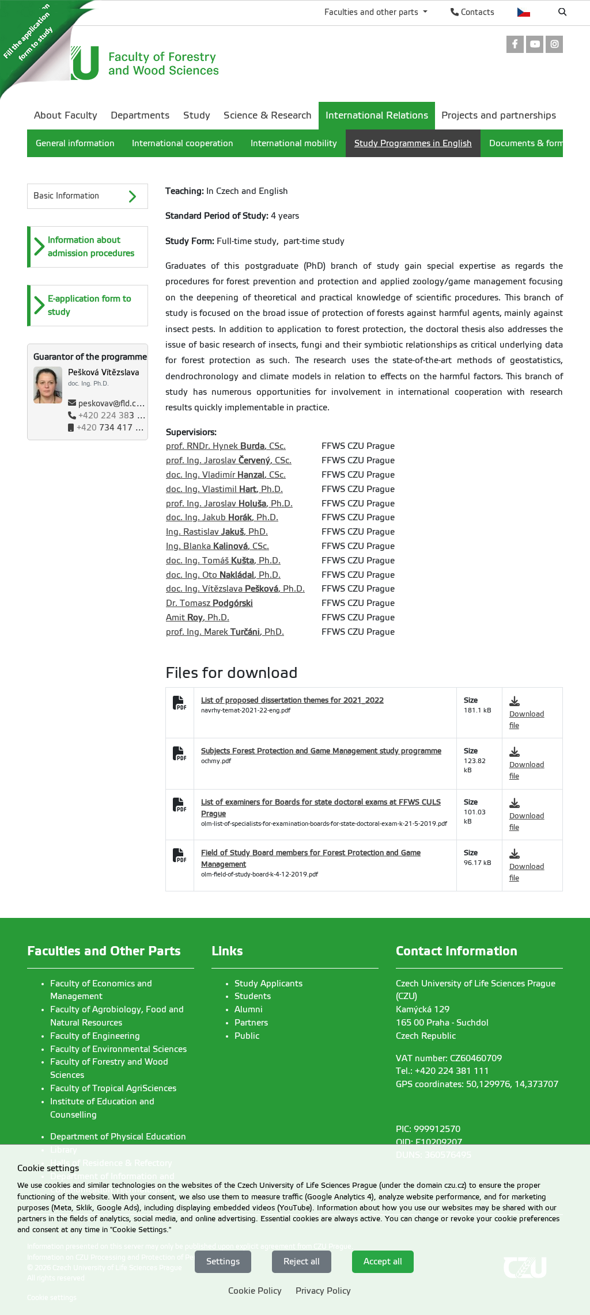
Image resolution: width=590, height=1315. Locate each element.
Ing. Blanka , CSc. (217, 546)
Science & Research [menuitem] (268, 115)
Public (247, 1035)
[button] (89, 247)
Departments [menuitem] (140, 115)
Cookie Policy (255, 1290)
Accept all (383, 1261)
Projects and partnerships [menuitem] (498, 115)
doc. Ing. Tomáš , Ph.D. (223, 560)
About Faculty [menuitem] (65, 115)
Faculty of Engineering (95, 1035)
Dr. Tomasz (209, 603)
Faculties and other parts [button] (372, 12)
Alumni (249, 1009)
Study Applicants (268, 983)
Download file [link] (526, 720)
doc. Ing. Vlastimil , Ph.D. (224, 489)
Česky (524, 12)
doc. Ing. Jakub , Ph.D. (222, 517)
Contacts (476, 12)
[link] (515, 45)
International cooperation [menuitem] (182, 143)
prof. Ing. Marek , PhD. (225, 631)
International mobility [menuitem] (294, 143)
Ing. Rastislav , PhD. (217, 531)
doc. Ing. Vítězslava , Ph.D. (235, 588)
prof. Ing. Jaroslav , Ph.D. (229, 503)
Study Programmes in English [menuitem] (413, 143)
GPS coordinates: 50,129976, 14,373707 (477, 1084)
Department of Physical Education (118, 1136)
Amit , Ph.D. (197, 617)
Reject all (301, 1261)
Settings (223, 1261)
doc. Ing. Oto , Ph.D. (223, 575)
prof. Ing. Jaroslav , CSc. (229, 460)
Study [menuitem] (196, 115)
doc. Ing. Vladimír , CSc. (226, 474)
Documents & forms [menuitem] (529, 143)
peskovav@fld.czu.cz (116, 403)
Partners (251, 1022)
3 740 (115, 415)
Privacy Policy (323, 1290)
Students (253, 996)
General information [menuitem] (75, 143)
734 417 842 (113, 428)
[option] (87, 247)
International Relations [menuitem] (377, 115)
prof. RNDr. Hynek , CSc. (226, 446)
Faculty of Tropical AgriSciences (113, 1088)
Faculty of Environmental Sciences (118, 1049)
